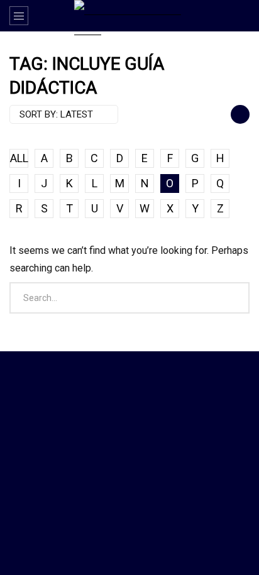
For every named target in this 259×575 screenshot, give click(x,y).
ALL (19, 158)
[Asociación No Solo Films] (129, 17)
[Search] (243, 15)
